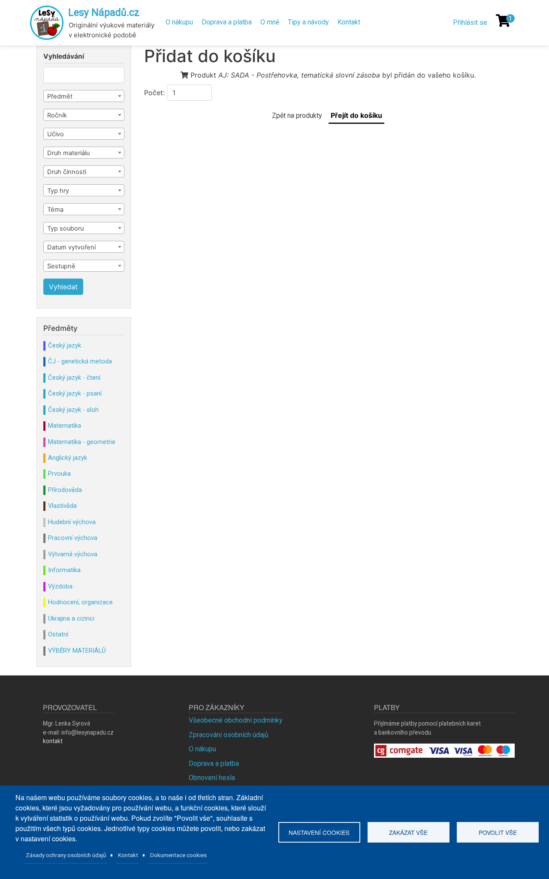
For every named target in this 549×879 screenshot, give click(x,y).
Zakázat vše (408, 832)
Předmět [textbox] (59, 96)
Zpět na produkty (297, 115)
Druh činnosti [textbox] (66, 172)
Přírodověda (65, 490)
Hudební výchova (72, 522)
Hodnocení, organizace (80, 602)
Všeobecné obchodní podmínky (236, 720)
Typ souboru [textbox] (65, 228)
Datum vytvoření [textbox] (71, 247)
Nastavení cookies (319, 832)
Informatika (64, 570)
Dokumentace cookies (178, 855)
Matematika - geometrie (81, 442)
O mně (269, 22)
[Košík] (503, 20)
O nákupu (179, 22)
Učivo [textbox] (55, 134)
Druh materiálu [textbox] (68, 153)
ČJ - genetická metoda (80, 361)
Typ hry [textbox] (58, 191)
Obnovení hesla (212, 778)
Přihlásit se (470, 22)
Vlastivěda (62, 506)
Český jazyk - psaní (75, 393)
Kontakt (349, 22)
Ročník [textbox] (57, 115)
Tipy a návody (308, 22)
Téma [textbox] (55, 209)
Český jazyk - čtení (74, 377)
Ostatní (58, 634)
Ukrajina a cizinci (71, 618)
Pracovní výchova (72, 538)
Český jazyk (64, 345)
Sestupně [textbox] (61, 266)
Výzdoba (60, 586)
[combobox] (83, 96)
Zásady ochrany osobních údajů (66, 855)
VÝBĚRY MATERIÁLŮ (77, 650)
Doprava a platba (227, 22)
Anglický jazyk (67, 458)
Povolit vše (498, 832)
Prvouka (59, 473)
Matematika (64, 425)
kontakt (53, 741)
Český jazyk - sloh (73, 410)
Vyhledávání (63, 56)
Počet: (154, 92)
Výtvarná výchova (72, 554)
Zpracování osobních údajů (228, 735)
